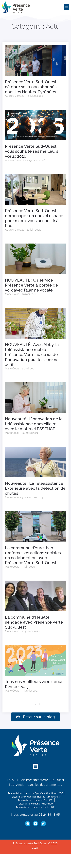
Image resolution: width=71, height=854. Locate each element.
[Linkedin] (35, 823)
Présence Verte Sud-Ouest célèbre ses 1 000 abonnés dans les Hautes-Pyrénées (30, 86)
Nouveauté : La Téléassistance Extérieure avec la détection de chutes (35, 488)
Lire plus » (9, 102)
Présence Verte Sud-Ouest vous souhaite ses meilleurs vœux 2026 (31, 151)
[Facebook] (27, 823)
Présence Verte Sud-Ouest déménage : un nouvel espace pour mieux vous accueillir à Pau (34, 218)
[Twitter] (43, 823)
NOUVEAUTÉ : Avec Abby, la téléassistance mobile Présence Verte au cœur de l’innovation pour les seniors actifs (32, 354)
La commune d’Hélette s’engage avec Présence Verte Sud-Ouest (34, 622)
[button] (66, 7)
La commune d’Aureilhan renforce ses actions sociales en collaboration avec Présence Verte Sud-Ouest (33, 555)
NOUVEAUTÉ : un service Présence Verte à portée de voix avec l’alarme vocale (31, 285)
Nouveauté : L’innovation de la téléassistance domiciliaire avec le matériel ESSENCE (34, 423)
